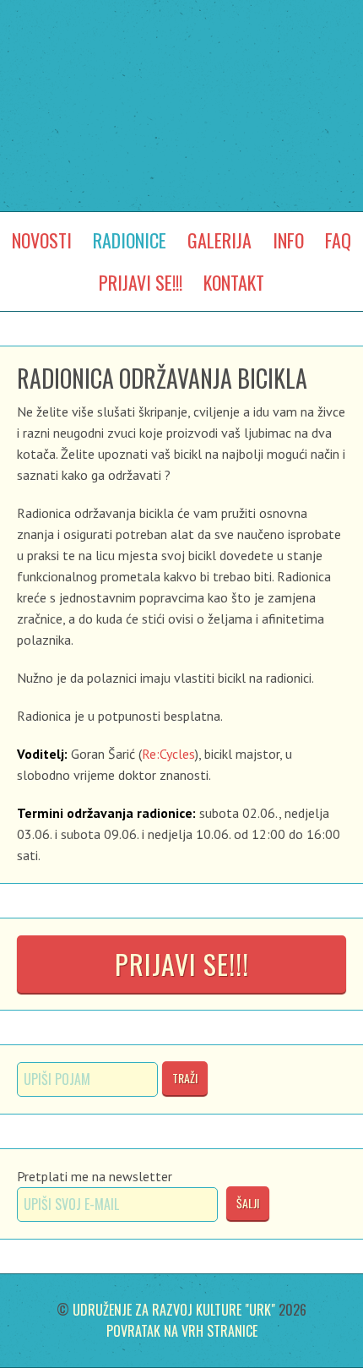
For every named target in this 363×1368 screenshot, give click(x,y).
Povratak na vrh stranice (181, 1331)
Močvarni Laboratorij (181, 70)
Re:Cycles (168, 753)
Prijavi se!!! (182, 964)
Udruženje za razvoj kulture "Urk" (174, 1310)
